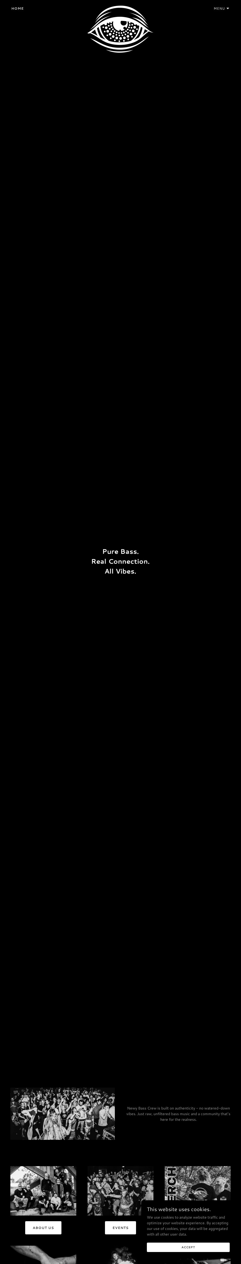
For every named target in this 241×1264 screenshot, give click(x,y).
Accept (188, 1247)
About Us (43, 1227)
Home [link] (17, 8)
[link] (120, 7)
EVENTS (120, 1227)
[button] (222, 8)
